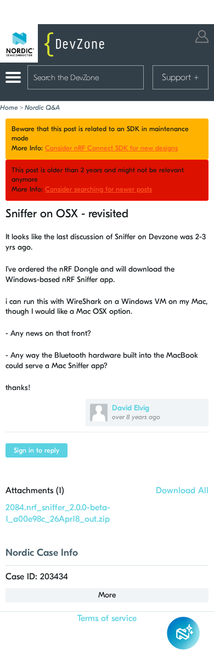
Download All (182, 490)
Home (9, 107)
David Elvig (130, 408)
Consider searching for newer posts (98, 189)
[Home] (55, 43)
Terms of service (107, 618)
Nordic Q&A (42, 107)
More (107, 595)
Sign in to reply (36, 450)
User (202, 36)
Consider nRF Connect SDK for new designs (111, 148)
